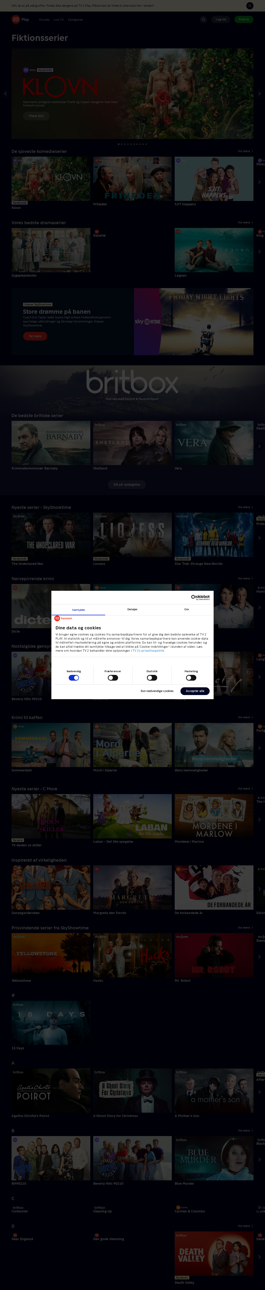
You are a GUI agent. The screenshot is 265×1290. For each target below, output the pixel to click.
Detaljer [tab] (132, 609)
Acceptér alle (195, 691)
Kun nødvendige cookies (157, 691)
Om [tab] (186, 609)
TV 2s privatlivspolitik (148, 650)
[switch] (113, 678)
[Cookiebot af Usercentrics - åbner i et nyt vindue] (194, 597)
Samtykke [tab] (78, 609)
